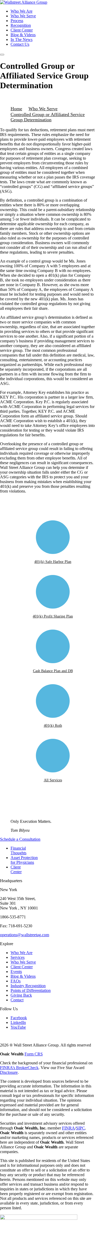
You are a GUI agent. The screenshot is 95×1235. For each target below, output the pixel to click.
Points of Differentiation (31, 990)
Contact (17, 1000)
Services (18, 957)
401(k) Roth (53, 726)
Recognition (21, 25)
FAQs (16, 981)
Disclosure (9, 1072)
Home (16, 108)
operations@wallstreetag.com (24, 935)
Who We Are (21, 11)
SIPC (80, 1128)
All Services (53, 780)
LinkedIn (18, 1022)
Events (16, 971)
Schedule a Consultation (20, 839)
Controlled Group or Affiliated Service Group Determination (48, 117)
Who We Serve (23, 16)
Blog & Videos (23, 35)
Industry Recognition (28, 985)
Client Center (22, 30)
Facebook (19, 1018)
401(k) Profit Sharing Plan (53, 616)
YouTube (18, 1027)
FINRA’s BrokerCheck (19, 1067)
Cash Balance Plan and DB (53, 671)
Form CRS (34, 1054)
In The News (21, 39)
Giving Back (21, 995)
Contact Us (20, 44)
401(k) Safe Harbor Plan (52, 562)
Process (17, 20)
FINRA (68, 1128)
